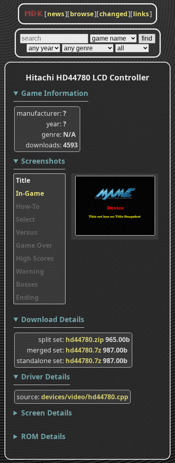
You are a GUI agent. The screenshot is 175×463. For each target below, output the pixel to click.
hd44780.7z (83, 350)
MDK (34, 14)
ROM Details (43, 436)
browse (82, 13)
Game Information (54, 93)
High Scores (35, 258)
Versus (26, 232)
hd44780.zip (85, 339)
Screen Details (46, 413)
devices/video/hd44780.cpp (84, 396)
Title (23, 180)
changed (113, 13)
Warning (30, 271)
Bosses (27, 284)
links (141, 13)
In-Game (30, 193)
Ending (27, 297)
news (55, 13)
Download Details (52, 319)
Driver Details (45, 376)
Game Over (34, 245)
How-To (27, 206)
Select (25, 219)
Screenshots (43, 161)
